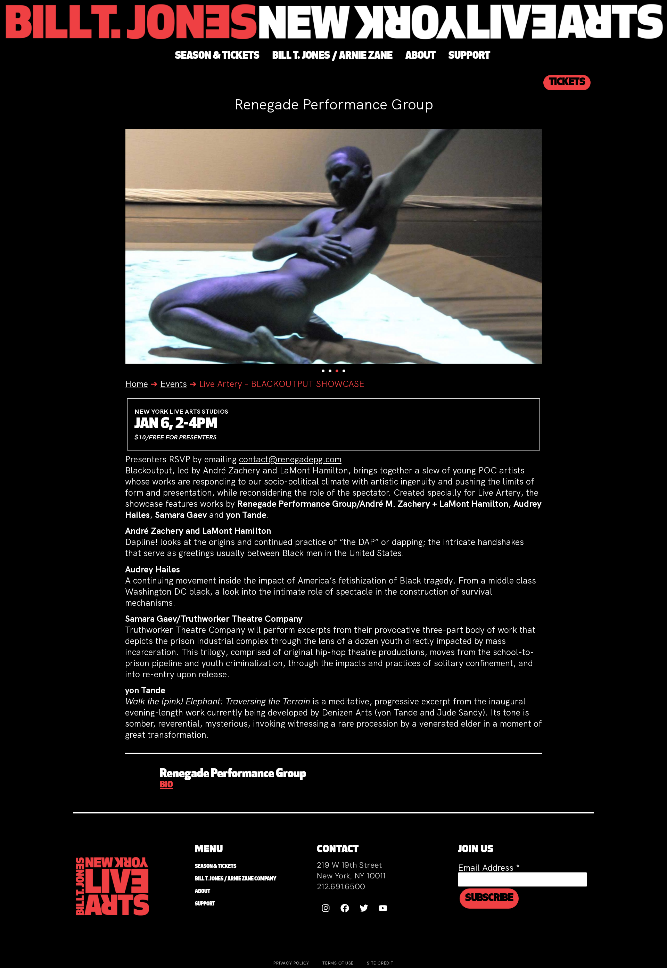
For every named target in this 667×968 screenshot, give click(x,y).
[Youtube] (383, 908)
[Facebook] (344, 908)
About (202, 891)
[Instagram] (325, 908)
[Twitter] (363, 908)
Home (136, 384)
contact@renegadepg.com (290, 459)
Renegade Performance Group (233, 774)
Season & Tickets (215, 866)
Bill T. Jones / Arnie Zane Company (235, 879)
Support (205, 904)
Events (173, 384)
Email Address (489, 867)
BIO (166, 785)
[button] (323, 371)
